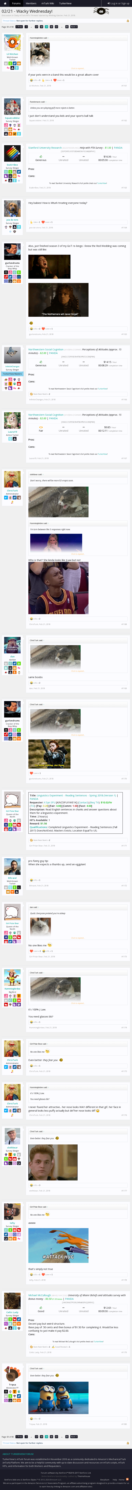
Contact (83, 802)
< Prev (19, 26)
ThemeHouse (84, 1476)
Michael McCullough (39, 1295)
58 (42, 26)
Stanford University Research (45, 147)
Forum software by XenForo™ (66, 1472)
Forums (16, 3)
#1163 (124, 187)
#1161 (124, 86)
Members (31, 3)
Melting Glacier (56, 15)
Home (5, 3)
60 (52, 26)
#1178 (124, 1280)
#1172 (124, 885)
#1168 (124, 624)
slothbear (12, 1147)
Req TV (94, 802)
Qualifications (38, 827)
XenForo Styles (29, 1479)
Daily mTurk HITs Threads (26, 15)
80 (67, 26)
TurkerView (101, 183)
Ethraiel (12, 878)
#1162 (124, 120)
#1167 (124, 458)
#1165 (124, 334)
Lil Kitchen (12, 54)
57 (37, 26)
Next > (74, 26)
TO (32, 805)
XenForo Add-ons (12, 1479)
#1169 (124, 688)
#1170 (124, 778)
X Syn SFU (49, 802)
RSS (127, 1479)
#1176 (124, 1115)
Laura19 (12, 431)
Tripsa (32, 1424)
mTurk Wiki (48, 3)
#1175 (124, 1071)
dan (12, 656)
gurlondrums (35, 334)
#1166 (124, 399)
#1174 (124, 1027)
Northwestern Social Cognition (45, 349)
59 (47, 26)
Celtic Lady (12, 1312)
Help (115, 1479)
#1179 (124, 1352)
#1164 (124, 227)
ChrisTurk (12, 490)
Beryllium (104, 1479)
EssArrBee (12, 164)
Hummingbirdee (12, 988)
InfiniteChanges (12, 366)
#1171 (124, 845)
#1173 (124, 956)
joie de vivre (12, 220)
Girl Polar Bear (12, 811)
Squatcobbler (12, 118)
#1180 (124, 1424)
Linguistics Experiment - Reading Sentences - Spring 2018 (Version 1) (76, 795)
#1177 (124, 1191)
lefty (12, 1223)
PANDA (118, 147)
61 (57, 26)
